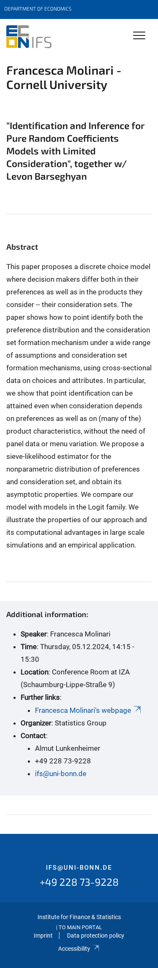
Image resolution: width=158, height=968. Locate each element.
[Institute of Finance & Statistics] (28, 36)
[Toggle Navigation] (139, 36)
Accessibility (74, 948)
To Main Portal (80, 927)
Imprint (43, 935)
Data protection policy (95, 935)
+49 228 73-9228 (79, 882)
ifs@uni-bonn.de (60, 773)
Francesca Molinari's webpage (83, 710)
